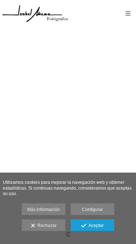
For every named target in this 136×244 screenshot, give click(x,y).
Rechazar (46, 225)
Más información (43, 209)
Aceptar (95, 225)
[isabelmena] (35, 13)
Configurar (92, 209)
